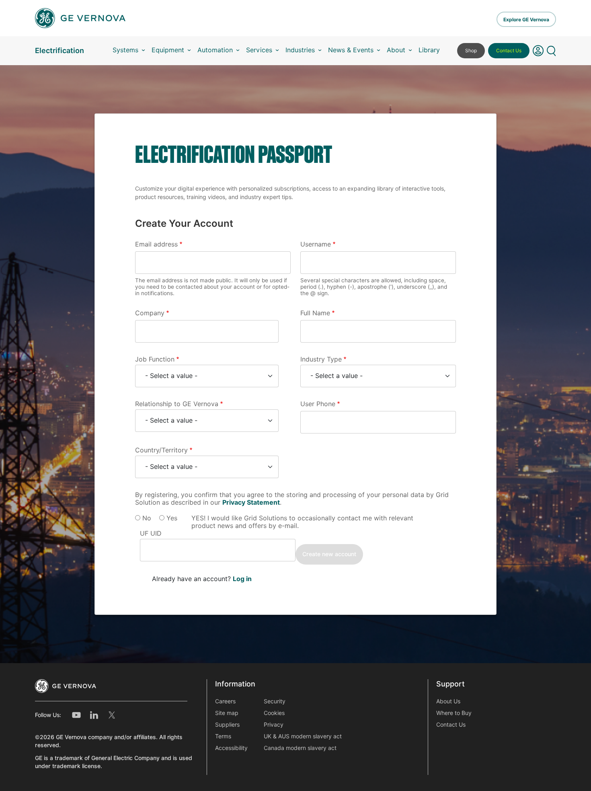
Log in (242, 579)
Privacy (273, 724)
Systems (125, 50)
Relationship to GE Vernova (176, 404)
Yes (171, 518)
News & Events (350, 50)
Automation (215, 50)
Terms (223, 736)
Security (274, 701)
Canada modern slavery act (300, 748)
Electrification (59, 50)
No (146, 518)
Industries (300, 50)
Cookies (274, 713)
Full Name (315, 313)
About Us (448, 701)
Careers (225, 701)
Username (315, 244)
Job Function (154, 359)
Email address (156, 244)
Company (149, 313)
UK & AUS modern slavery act (303, 736)
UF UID (151, 533)
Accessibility (231, 748)
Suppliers (227, 724)
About (396, 50)
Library (429, 50)
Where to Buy (454, 713)
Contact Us (508, 50)
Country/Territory (161, 450)
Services (259, 50)
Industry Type (321, 359)
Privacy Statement (251, 502)
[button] (538, 50)
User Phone (317, 404)
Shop (471, 50)
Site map (226, 713)
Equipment (168, 50)
